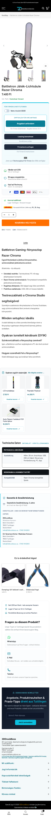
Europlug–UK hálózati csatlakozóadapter (18, 590)
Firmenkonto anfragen (25, 147)
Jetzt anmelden (25, 722)
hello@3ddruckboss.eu (10, 530)
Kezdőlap (5, 15)
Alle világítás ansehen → (36, 373)
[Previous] (4, 46)
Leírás (25, 243)
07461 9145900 (24, 530)
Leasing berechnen (25, 137)
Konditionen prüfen (25, 141)
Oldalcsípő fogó (32, 590)
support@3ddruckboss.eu (11, 754)
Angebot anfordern (25, 123)
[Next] (47, 46)
